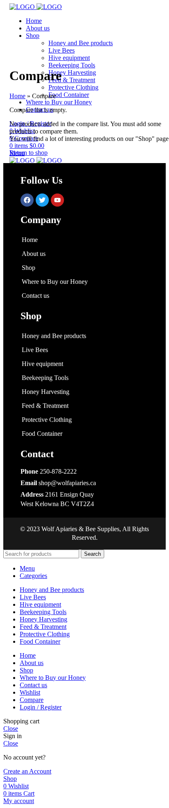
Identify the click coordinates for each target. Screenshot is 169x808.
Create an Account (27, 771)
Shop (28, 267)
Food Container (68, 94)
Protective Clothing (73, 87)
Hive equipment (69, 57)
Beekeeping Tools (71, 65)
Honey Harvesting (72, 72)
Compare (31, 699)
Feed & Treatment (71, 79)
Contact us (35, 295)
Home (17, 95)
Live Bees (61, 50)
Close (10, 728)
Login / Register (41, 707)
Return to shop (28, 152)
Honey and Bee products (80, 42)
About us (34, 253)
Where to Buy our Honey (55, 281)
